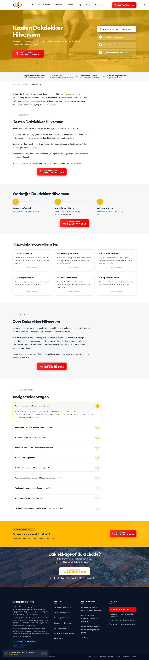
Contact (98, 4)
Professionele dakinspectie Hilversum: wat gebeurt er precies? (90, 630)
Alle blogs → (85, 638)
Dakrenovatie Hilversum (62, 623)
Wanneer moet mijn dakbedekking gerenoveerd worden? (39, 478)
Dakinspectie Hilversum (62, 613)
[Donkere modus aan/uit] (144, 5)
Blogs (88, 4)
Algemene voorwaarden (106, 657)
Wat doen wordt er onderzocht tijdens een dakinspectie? (39, 508)
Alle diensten (58, 639)
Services (20, 84)
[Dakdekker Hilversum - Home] (18, 5)
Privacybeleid (92, 657)
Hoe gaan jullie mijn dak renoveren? (29, 498)
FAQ (79, 4)
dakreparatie (69, 94)
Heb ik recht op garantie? (25, 457)
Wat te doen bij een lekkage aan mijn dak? (32, 468)
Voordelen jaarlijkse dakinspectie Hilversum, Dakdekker (89, 618)
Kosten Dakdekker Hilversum (64, 633)
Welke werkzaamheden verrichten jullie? (32, 406)
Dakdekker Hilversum (41, 4)
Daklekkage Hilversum (61, 618)
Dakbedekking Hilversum (62, 607)
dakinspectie (26, 163)
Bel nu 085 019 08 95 (121, 609)
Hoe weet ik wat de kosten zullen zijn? (31, 437)
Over (70, 4)
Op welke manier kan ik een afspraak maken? (34, 447)
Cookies (118, 657)
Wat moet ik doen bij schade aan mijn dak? (32, 488)
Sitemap (134, 657)
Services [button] (58, 4)
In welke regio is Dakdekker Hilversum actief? (34, 427)
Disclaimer (126, 657)
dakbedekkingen (63, 341)
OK (44, 654)
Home (14, 84)
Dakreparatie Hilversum (62, 628)
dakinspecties (60, 414)
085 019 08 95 (75, 163)
